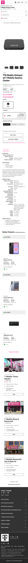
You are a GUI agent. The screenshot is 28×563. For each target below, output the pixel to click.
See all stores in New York (14, 484)
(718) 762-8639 (9, 467)
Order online (13, 135)
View (14, 394)
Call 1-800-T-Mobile (13, 139)
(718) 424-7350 (9, 427)
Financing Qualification (8, 96)
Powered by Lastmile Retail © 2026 (14, 560)
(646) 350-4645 (10, 386)
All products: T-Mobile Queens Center (12, 22)
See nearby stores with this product (17, 142)
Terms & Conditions (7, 94)
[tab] (5, 150)
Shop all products (14, 352)
